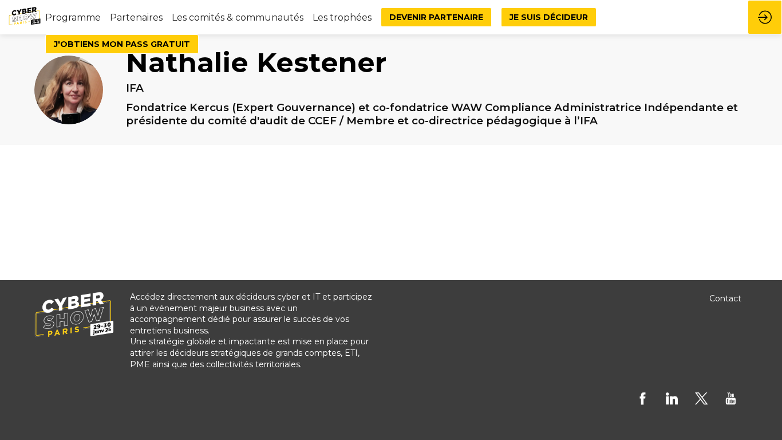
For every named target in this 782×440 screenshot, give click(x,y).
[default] (73, 17)
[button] (436, 17)
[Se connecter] (765, 17)
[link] (136, 17)
